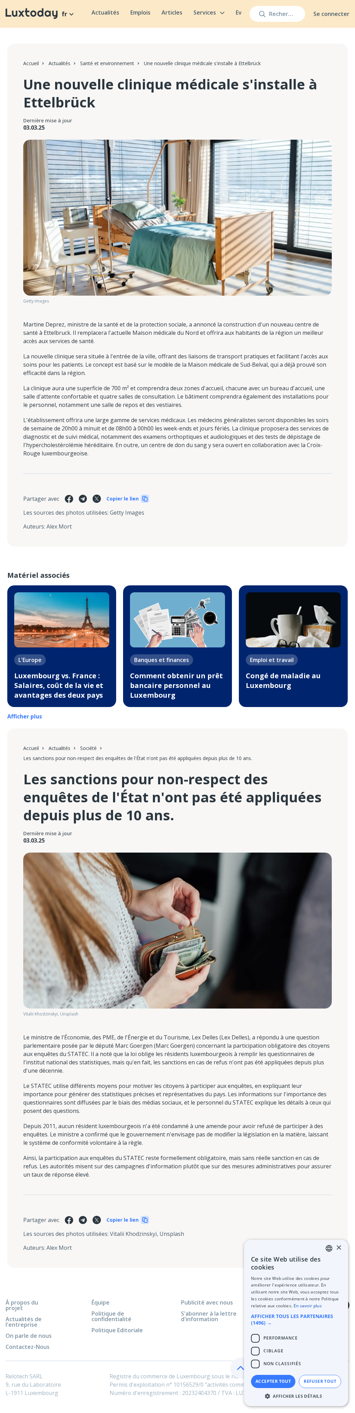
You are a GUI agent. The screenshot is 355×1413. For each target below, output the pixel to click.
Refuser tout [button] (320, 1381)
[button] (296, 1319)
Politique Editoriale (117, 1330)
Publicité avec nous (207, 1302)
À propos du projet (22, 1305)
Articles (172, 12)
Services (204, 12)
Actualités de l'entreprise (24, 1321)
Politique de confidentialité (111, 1316)
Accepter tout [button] (273, 1381)
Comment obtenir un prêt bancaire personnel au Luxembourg (176, 685)
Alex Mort (59, 526)
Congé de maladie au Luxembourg (283, 680)
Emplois (140, 12)
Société (88, 748)
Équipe (101, 1302)
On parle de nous (29, 1335)
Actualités (105, 12)
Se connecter (331, 14)
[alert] (296, 1323)
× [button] (338, 1247)
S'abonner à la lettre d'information (208, 1316)
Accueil (31, 63)
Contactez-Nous (28, 1347)
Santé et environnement (107, 63)
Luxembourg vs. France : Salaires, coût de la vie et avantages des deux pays (58, 685)
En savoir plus (308, 1306)
